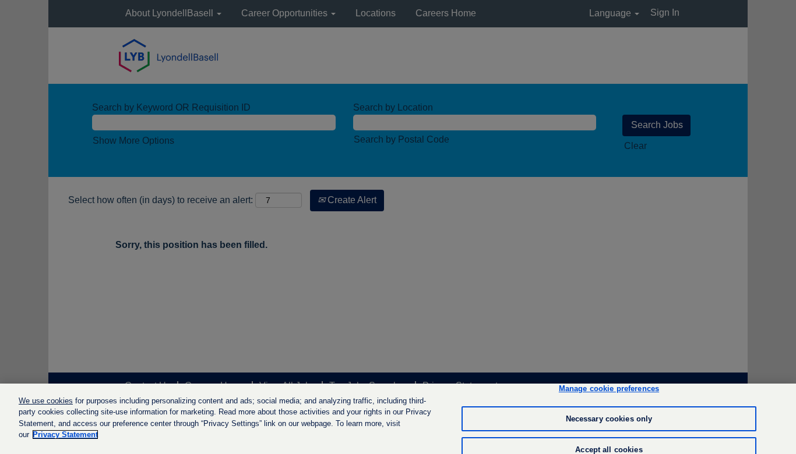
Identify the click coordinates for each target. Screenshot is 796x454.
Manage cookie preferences (609, 389)
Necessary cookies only (609, 418)
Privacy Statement (65, 434)
